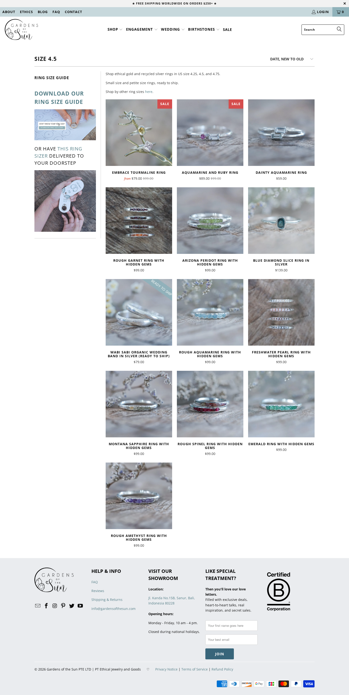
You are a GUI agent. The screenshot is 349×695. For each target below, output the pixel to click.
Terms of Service (194, 669)
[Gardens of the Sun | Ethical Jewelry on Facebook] (46, 606)
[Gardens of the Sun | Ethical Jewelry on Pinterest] (63, 606)
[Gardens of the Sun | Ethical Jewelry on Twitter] (71, 606)
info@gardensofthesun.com (113, 608)
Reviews (97, 591)
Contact (73, 12)
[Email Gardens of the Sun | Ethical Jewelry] (38, 606)
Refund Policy (222, 669)
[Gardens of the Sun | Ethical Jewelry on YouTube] (80, 606)
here (148, 91)
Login (323, 12)
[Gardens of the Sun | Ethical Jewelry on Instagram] (54, 606)
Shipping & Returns (107, 599)
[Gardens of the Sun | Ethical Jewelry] (21, 29)
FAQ (56, 12)
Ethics (26, 12)
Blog (43, 12)
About (8, 12)
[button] (115, 29)
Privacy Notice (166, 669)
